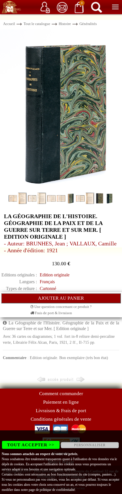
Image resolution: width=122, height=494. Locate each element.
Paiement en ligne (61, 402)
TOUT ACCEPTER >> (30, 445)
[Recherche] (96, 7)
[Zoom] (61, 110)
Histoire (65, 24)
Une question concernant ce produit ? (62, 307)
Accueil (9, 24)
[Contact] (62, 7)
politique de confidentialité (57, 490)
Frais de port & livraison (53, 313)
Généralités (88, 24)
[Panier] (79, 7)
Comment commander (61, 393)
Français (47, 281)
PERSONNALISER (90, 445)
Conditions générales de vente (61, 419)
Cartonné (48, 288)
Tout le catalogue (37, 24)
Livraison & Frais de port (61, 410)
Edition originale (55, 274)
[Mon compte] (45, 7)
